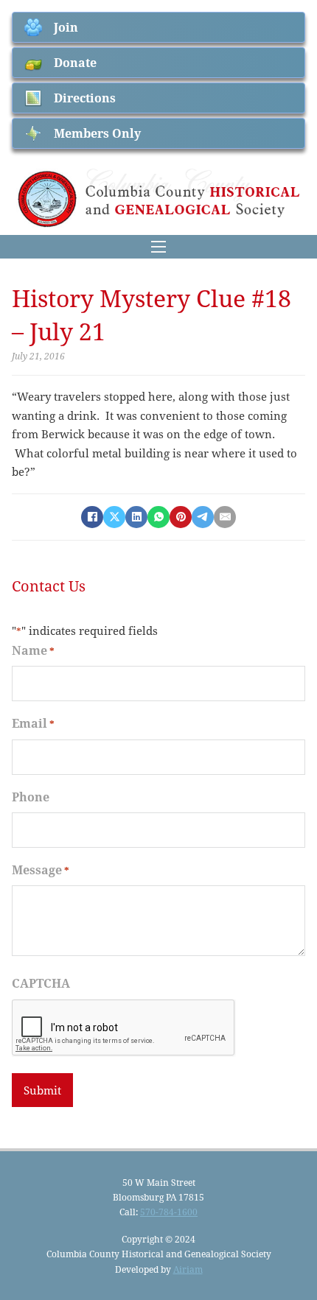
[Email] (225, 517)
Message (40, 869)
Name (33, 650)
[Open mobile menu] (158, 247)
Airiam (188, 1269)
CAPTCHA (41, 983)
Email (33, 723)
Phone (30, 796)
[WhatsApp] (158, 517)
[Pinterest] (181, 517)
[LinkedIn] (136, 517)
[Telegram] (203, 517)
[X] (114, 517)
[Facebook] (92, 517)
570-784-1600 (169, 1212)
